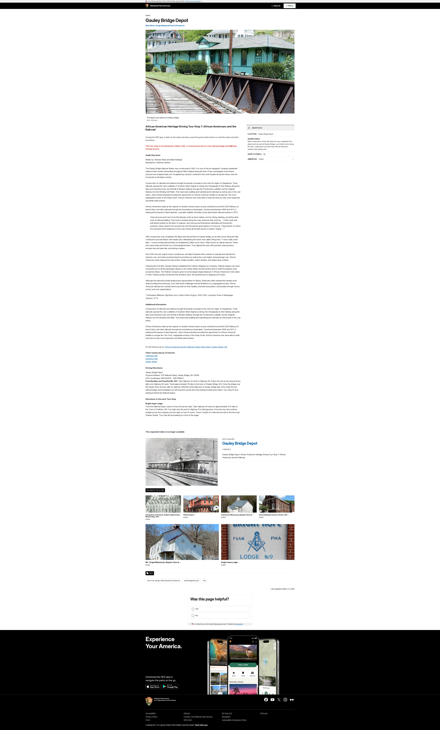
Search (276, 6)
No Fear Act (227, 713)
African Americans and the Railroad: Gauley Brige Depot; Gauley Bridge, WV (196, 347)
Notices (187, 713)
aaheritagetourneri (191, 580)
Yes (196, 609)
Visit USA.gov (201, 725)
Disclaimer (226, 716)
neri (204, 580)
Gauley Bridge (151, 361)
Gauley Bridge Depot (239, 443)
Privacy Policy (151, 716)
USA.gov (264, 713)
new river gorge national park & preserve (163, 580)
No (196, 615)
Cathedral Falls (152, 356)
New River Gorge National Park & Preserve (165, 25)
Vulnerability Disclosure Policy (234, 720)
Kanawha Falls (152, 359)
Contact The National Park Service (198, 716)
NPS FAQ (188, 720)
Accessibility (151, 713)
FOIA (148, 720)
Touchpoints (239, 624)
